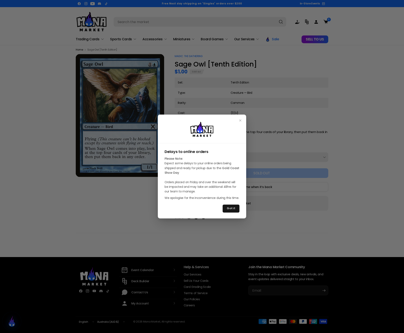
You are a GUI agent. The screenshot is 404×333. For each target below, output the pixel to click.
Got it (231, 208)
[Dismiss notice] (240, 120)
